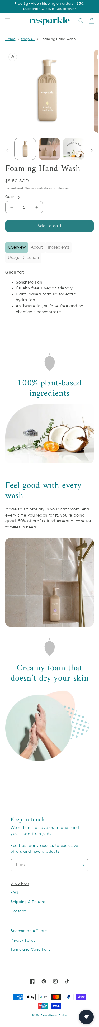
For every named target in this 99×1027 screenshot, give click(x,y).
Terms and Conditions (30, 950)
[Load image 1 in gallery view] (25, 149)
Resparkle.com (49, 1015)
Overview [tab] (17, 247)
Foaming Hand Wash (58, 39)
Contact (18, 911)
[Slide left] (7, 150)
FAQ (14, 893)
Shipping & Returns (28, 902)
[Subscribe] (82, 865)
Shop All (28, 39)
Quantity (12, 197)
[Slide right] (92, 150)
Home (10, 39)
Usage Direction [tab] (23, 258)
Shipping (31, 188)
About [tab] (37, 247)
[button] (7, 21)
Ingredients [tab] (58, 247)
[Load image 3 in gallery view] (73, 149)
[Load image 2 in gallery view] (49, 149)
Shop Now (20, 883)
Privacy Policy (23, 940)
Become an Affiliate (29, 931)
